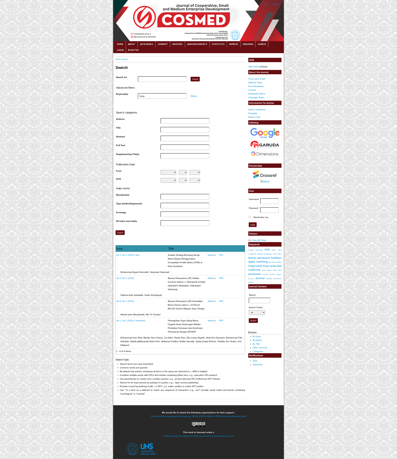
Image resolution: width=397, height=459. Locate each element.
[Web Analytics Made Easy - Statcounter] (250, 240)
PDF (221, 255)
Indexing (248, 44)
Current (163, 44)
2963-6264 (253, 66)
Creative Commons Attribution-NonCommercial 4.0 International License (198, 436)
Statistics (218, 44)
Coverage (121, 212)
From (118, 171)
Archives (177, 44)
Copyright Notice (256, 97)
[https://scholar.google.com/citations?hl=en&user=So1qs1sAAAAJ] (265, 138)
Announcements (197, 44)
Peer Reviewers (256, 86)
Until (118, 179)
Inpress (233, 44)
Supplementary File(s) (127, 154)
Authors (120, 119)
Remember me (261, 217)
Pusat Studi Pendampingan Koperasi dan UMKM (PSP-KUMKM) (182, 416)
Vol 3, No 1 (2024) (125, 278)
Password (253, 208)
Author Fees (254, 117)
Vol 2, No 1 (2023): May (127, 255)
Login (266, 4)
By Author (257, 340)
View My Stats (259, 240)
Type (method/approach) (129, 203)
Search (262, 44)
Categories (146, 44)
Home (120, 44)
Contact (252, 90)
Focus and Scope (256, 79)
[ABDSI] (265, 181)
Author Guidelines (257, 109)
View (255, 361)
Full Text (120, 145)
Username (254, 199)
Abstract (120, 136)
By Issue (257, 336)
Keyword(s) (122, 94)
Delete (194, 96)
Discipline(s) (122, 195)
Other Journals (260, 347)
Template (252, 113)
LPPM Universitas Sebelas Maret (230, 416)
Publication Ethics (256, 93)
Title (118, 127)
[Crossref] (264, 174)
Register (276, 4)
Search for (121, 77)
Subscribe (257, 364)
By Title (256, 344)
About (131, 44)
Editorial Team (255, 82)
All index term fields (126, 221)
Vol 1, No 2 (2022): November (130, 320)
